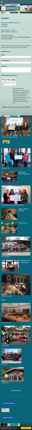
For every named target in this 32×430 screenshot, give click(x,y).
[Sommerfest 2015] (12, 374)
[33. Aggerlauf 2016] (16, 335)
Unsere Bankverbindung (8, 403)
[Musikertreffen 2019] (16, 157)
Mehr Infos (14, 428)
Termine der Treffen (16, 390)
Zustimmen (26, 427)
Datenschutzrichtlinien (8, 417)
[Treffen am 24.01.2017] (16, 312)
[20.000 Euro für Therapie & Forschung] (16, 126)
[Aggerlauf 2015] (11, 356)
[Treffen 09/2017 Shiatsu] (16, 284)
